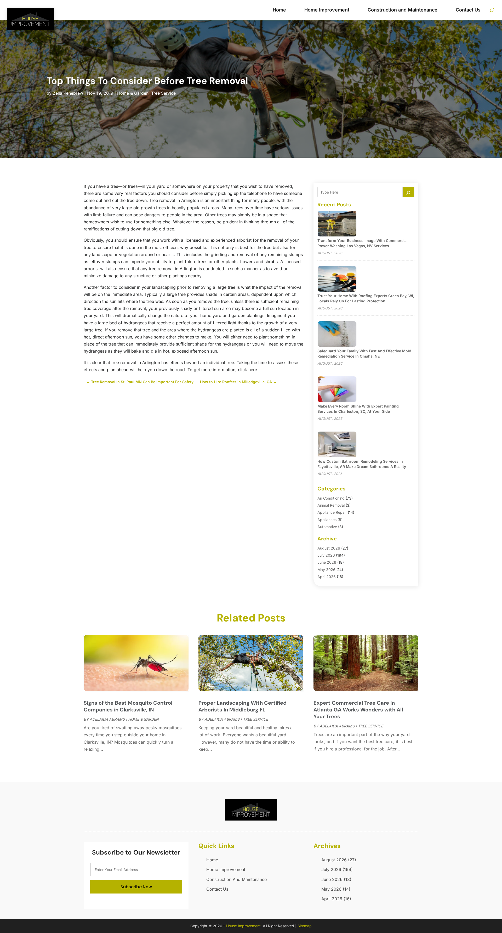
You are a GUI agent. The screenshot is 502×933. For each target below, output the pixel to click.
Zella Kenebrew (68, 93)
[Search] (408, 192)
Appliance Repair (332, 512)
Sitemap (305, 926)
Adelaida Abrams (107, 719)
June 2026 (326, 562)
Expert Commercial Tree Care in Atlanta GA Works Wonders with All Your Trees (358, 709)
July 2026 (326, 555)
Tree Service (163, 93)
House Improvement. (244, 926)
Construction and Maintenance (402, 10)
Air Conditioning (331, 498)
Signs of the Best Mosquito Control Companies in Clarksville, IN (128, 706)
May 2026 (326, 569)
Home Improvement (326, 10)
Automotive (327, 526)
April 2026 (326, 576)
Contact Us (468, 10)
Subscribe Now (136, 887)
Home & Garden (133, 93)
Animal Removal (331, 505)
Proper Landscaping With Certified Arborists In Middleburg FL (242, 706)
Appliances (326, 519)
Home (279, 10)
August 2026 (328, 548)
